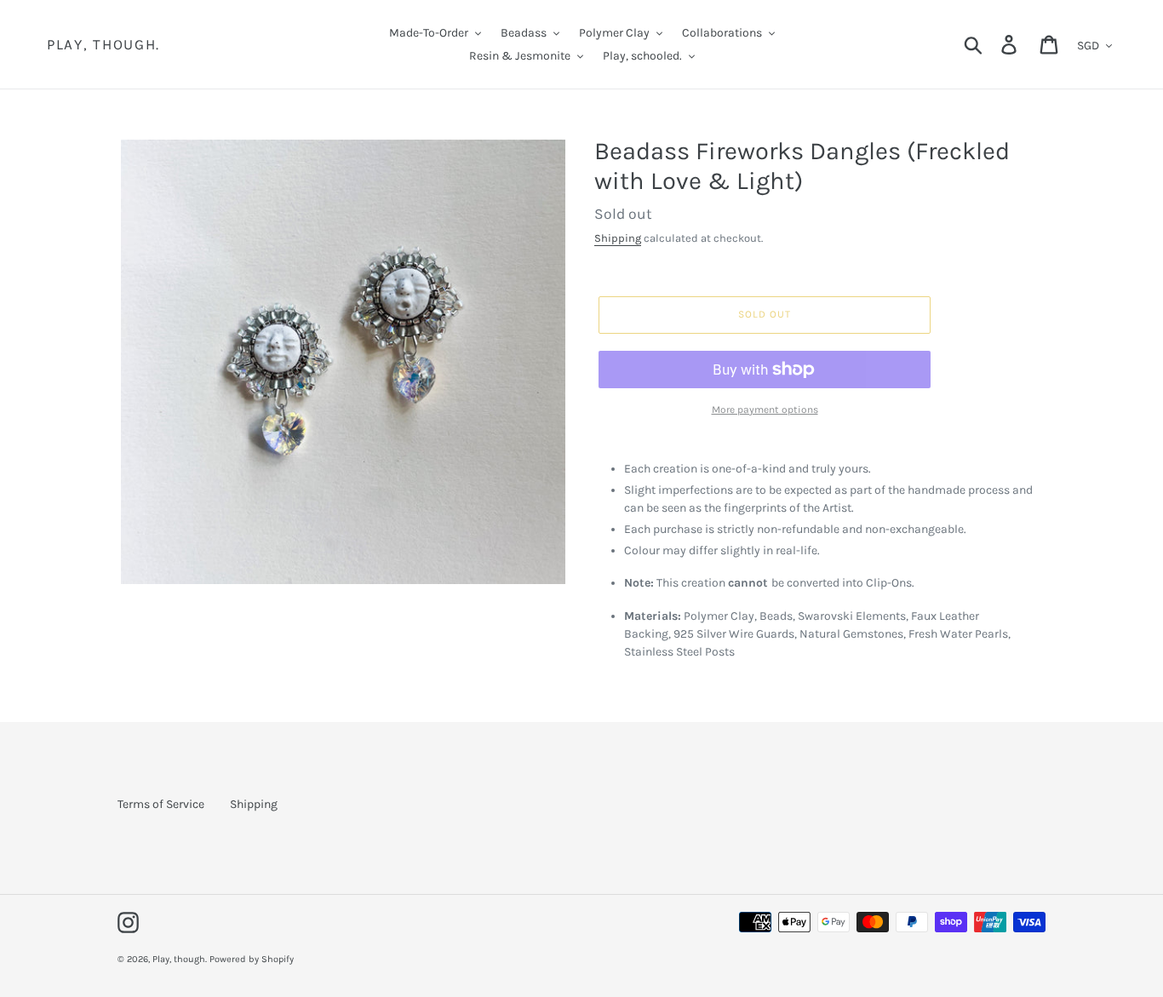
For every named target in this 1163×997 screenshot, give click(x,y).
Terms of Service (160, 804)
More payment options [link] (765, 409)
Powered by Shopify (251, 959)
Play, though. (103, 44)
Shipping (617, 238)
